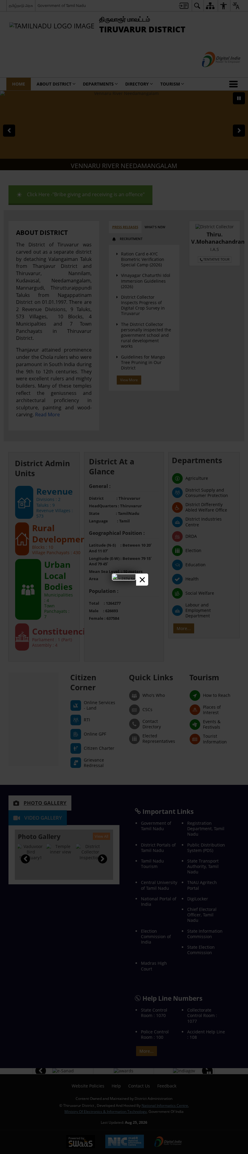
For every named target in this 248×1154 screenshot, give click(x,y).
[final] (124, 577)
